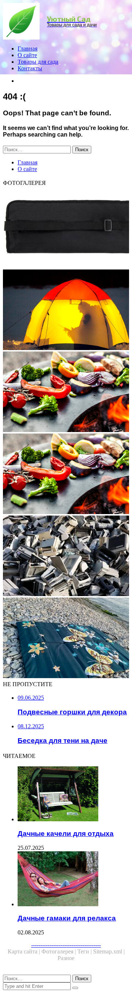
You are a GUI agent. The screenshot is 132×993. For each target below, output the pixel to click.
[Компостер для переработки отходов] (66, 557)
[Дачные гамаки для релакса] (73, 879)
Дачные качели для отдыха (66, 833)
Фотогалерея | (59, 951)
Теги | (85, 951)
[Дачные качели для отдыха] (73, 794)
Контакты (30, 68)
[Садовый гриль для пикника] (66, 475)
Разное (66, 958)
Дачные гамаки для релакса (67, 918)
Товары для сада (38, 62)
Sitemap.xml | (109, 951)
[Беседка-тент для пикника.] (66, 393)
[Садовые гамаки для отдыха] (66, 310)
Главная (27, 48)
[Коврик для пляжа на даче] (66, 639)
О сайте (27, 55)
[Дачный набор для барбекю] (66, 228)
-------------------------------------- (66, 945)
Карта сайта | (24, 951)
